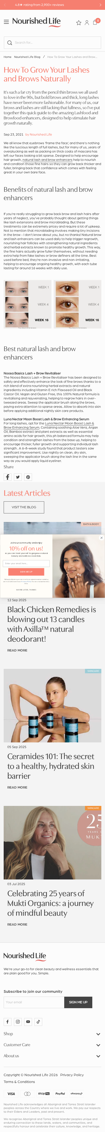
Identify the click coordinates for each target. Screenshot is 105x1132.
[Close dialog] (101, 537)
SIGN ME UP (26, 571)
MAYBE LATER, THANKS (26, 589)
